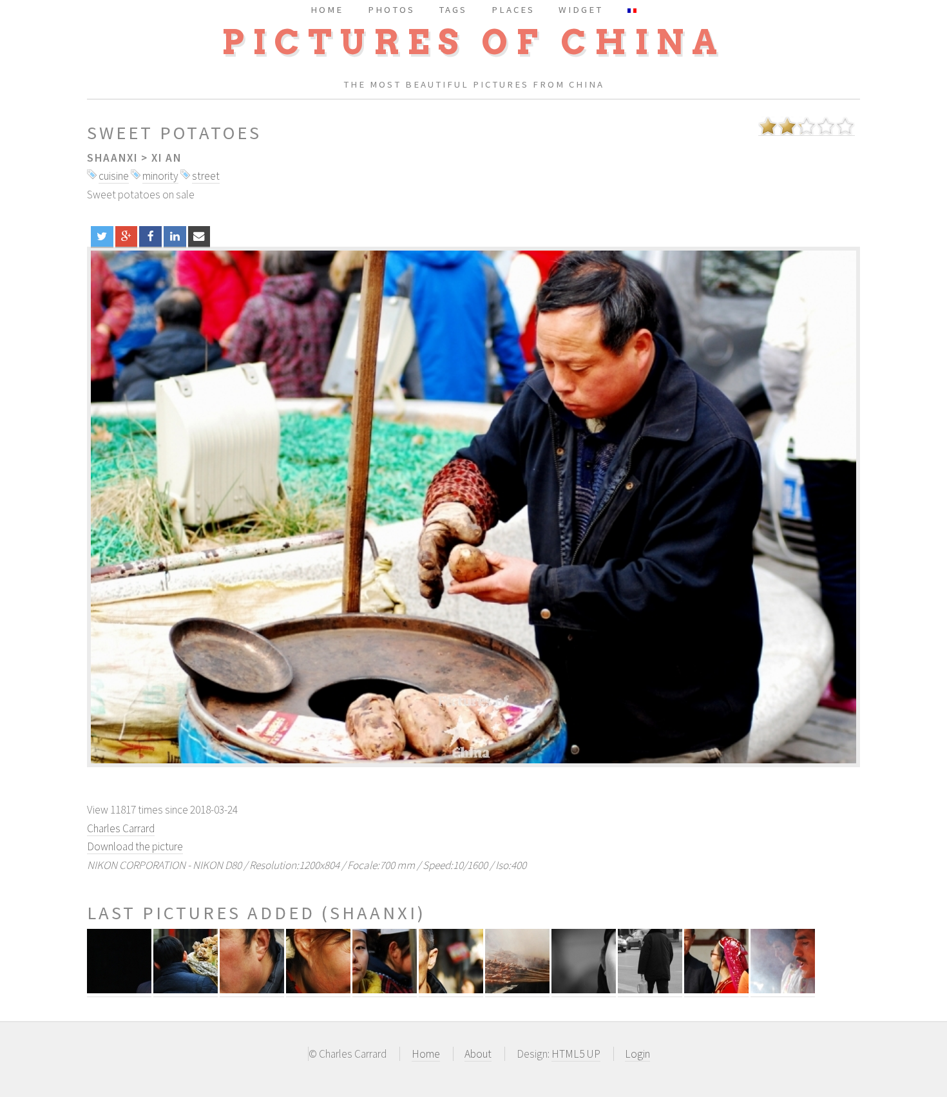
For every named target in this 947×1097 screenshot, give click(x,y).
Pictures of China (473, 42)
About (478, 1054)
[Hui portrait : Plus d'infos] (119, 989)
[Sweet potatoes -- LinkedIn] (175, 236)
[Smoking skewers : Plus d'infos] (517, 989)
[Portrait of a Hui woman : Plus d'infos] (583, 989)
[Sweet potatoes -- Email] (199, 236)
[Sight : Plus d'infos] (451, 989)
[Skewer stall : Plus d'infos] (783, 989)
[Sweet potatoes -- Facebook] (150, 236)
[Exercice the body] (473, 507)
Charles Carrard (121, 828)
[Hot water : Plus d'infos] (650, 989)
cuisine (114, 176)
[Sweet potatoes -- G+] (126, 236)
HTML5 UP (575, 1054)
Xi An (166, 158)
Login (637, 1054)
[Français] (631, 9)
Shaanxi (112, 158)
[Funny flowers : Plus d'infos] (185, 989)
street (206, 176)
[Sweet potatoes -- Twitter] (102, 236)
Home (426, 1054)
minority (160, 176)
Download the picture (135, 846)
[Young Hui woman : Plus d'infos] (384, 989)
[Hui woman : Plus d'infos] (318, 989)
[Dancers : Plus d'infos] (716, 989)
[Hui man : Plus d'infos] (252, 989)
